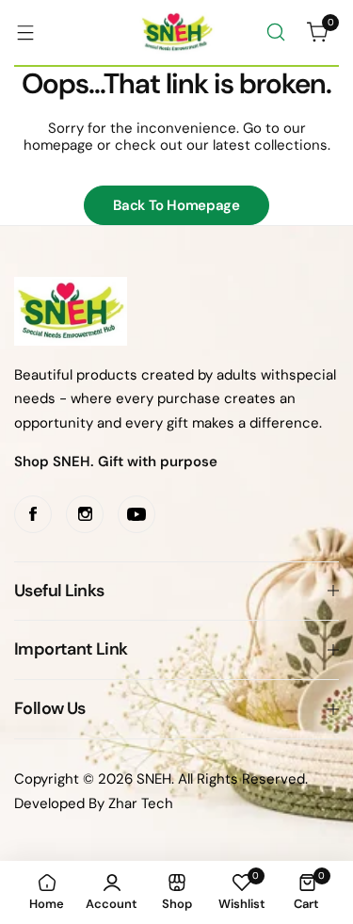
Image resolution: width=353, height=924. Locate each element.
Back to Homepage (176, 205)
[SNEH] (177, 32)
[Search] (276, 32)
